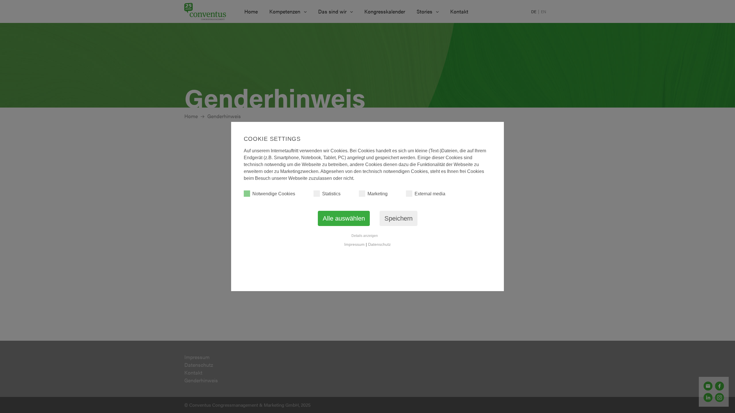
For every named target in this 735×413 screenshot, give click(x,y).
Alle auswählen (344, 218)
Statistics (331, 193)
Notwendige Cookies (273, 193)
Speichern (398, 218)
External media (430, 193)
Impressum (354, 244)
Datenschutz (379, 244)
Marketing (378, 193)
